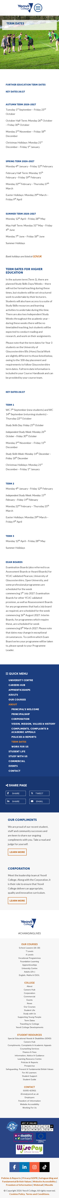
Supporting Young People (29, 1017)
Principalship (20, 714)
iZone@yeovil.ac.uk (30, 1094)
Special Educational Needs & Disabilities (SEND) (29, 1038)
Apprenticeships (19, 690)
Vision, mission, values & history (33, 724)
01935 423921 (29, 1090)
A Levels (29, 954)
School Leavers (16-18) (29, 948)
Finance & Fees (29, 1052)
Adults (13, 694)
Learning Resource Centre (30, 1059)
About (13, 704)
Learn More (17, 852)
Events (13, 766)
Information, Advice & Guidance (29, 1055)
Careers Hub (17, 685)
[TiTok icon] (45, 1167)
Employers (29, 1097)
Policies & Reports (23, 737)
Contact (14, 771)
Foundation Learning (29, 961)
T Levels (29, 951)
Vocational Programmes (29, 958)
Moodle (49, 1184)
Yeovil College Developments (29, 1027)
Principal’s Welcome (25, 709)
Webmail (38, 1184)
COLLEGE (29, 982)
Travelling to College (29, 1024)
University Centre (21, 680)
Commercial (17, 761)
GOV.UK (37, 256)
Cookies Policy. (17, 1194)
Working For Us (29, 1108)
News (29, 1003)
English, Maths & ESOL (29, 975)
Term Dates (18, 741)
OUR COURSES (29, 944)
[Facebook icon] (14, 1167)
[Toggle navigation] (38, 8)
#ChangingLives (29, 933)
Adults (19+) (29, 972)
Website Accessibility (29, 1104)
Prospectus (29, 1066)
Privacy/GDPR (29, 1178)
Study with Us (18, 756)
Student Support (29, 1076)
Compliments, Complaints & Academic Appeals (30, 730)
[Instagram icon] (35, 1167)
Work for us (19, 746)
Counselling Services (29, 1049)
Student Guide (29, 1079)
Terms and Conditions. (38, 1194)
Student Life (17, 751)
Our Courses (17, 699)
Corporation (20, 719)
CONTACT (29, 1087)
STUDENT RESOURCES (29, 1035)
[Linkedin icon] (24, 1167)
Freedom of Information (29, 1101)
